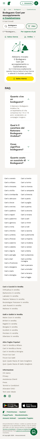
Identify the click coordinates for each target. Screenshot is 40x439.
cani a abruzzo (10, 199)
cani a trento (26, 178)
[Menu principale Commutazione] (4, 3)
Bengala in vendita (10, 327)
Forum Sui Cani (9, 355)
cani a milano (9, 182)
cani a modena (27, 243)
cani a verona (9, 207)
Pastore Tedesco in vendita (13, 299)
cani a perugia (10, 255)
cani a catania (10, 247)
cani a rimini (26, 223)
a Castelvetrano (11, 18)
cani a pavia (25, 199)
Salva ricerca (12, 37)
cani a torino (26, 182)
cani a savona (26, 231)
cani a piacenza (27, 255)
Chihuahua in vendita (11, 290)
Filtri (33, 26)
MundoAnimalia (21, 415)
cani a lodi (25, 227)
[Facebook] (5, 396)
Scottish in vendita (10, 330)
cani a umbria (9, 235)
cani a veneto (9, 178)
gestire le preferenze (23, 431)
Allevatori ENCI (9, 389)
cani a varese (26, 247)
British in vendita (9, 321)
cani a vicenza (26, 187)
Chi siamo (7, 373)
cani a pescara (27, 265)
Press (5, 382)
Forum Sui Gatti (9, 358)
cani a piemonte (27, 235)
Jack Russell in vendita (12, 305)
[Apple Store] (29, 405)
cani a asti (25, 219)
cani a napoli (9, 215)
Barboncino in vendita (11, 293)
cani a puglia (26, 203)
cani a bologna (10, 275)
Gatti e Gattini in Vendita (13, 314)
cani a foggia (26, 277)
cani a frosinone (11, 263)
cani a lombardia (11, 195)
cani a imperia (26, 239)
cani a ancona (26, 211)
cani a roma (9, 227)
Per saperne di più (28, 32)
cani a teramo (26, 273)
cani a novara (26, 215)
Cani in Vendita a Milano (12, 345)
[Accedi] (36, 3)
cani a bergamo (10, 267)
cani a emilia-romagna (26, 260)
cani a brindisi (26, 269)
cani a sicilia (9, 191)
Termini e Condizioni (11, 386)
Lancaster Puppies (25, 418)
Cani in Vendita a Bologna (13, 352)
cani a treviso (9, 231)
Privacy (5, 376)
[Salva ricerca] (33, 431)
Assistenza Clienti (10, 379)
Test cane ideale (9, 392)
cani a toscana (10, 187)
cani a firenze (10, 239)
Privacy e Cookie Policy (24, 429)
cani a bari (8, 259)
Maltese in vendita (10, 309)
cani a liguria (9, 251)
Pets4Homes (12, 412)
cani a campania (27, 191)
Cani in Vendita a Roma (12, 348)
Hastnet (22, 412)
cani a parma (26, 207)
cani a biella (26, 251)
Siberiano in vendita (11, 336)
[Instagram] (9, 396)
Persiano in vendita (10, 333)
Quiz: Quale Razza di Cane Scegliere (17, 361)
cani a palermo (10, 219)
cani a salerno (10, 243)
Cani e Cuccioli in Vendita (13, 287)
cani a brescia (26, 195)
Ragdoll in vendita (10, 324)
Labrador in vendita (10, 296)
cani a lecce (9, 203)
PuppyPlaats (8, 415)
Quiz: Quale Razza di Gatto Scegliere (17, 364)
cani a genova (10, 223)
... (23, 9)
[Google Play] (11, 405)
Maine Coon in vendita (12, 318)
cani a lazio (9, 271)
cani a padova (10, 211)
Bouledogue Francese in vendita (15, 302)
